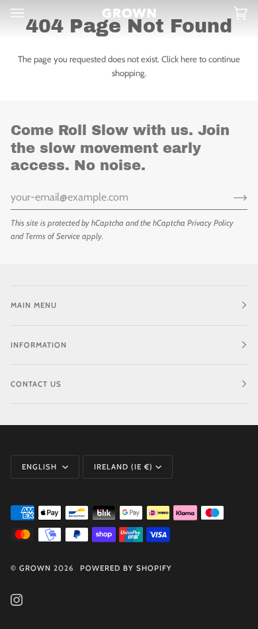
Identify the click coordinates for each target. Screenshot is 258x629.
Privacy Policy (210, 223)
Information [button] (39, 345)
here (189, 59)
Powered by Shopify (126, 568)
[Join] (229, 197)
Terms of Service (52, 236)
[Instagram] (16, 600)
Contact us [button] (36, 384)
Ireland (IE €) (123, 466)
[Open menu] (30, 13)
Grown (35, 568)
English (41, 466)
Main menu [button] (34, 305)
